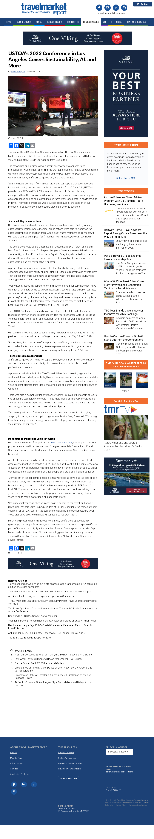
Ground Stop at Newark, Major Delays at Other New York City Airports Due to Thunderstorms (53, 669)
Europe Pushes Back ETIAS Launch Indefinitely (39, 663)
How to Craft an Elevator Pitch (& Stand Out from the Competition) (123, 338)
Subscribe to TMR (126, 178)
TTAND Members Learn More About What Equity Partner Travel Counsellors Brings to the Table (52, 602)
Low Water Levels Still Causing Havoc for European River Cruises (49, 659)
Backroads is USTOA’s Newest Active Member (32, 616)
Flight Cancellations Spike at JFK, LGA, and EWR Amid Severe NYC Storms (53, 654)
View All (126, 390)
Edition (144, 4)
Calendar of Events (66, 752)
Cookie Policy (109, 805)
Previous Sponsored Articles (70, 763)
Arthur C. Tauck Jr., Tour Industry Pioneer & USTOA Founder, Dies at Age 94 (47, 633)
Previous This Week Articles (69, 769)
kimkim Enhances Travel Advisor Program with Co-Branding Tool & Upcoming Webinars (123, 201)
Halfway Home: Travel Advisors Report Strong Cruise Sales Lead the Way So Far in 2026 (125, 233)
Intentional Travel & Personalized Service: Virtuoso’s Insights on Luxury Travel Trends (52, 620)
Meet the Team (16, 758)
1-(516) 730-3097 (113, 790)
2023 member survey (61, 442)
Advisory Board (16, 763)
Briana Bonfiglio (18, 71)
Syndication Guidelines (19, 774)
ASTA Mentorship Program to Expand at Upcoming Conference (41, 596)
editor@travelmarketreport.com (119, 772)
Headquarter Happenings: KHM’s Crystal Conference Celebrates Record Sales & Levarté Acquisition (50, 627)
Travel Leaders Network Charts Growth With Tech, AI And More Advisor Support (50, 591)
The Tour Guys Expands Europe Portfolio (29, 637)
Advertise (14, 769)
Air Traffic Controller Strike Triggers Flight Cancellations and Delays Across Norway (53, 684)
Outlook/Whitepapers (67, 758)
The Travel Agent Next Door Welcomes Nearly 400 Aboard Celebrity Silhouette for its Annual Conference (52, 610)
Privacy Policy (121, 805)
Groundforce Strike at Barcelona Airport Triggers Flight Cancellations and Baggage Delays (53, 676)
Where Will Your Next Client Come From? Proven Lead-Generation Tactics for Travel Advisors (124, 285)
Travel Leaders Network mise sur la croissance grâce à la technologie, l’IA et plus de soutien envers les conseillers (52, 585)
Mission (13, 752)
